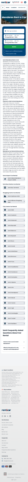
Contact (4, 445)
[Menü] (21, 2)
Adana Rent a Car (6, 391)
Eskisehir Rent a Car (6, 396)
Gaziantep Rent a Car (16, 396)
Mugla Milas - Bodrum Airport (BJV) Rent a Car (12, 385)
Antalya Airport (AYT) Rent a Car (9, 376)
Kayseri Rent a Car (6, 397)
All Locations (5, 427)
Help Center (5, 447)
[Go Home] (5, 2)
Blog (3, 429)
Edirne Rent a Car (16, 394)
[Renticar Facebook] (5, 416)
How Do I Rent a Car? (7, 422)
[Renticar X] (7, 416)
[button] (25, 2)
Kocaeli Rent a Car (15, 397)
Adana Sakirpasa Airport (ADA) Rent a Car (11, 378)
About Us (4, 440)
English (14, 479)
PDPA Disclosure (10, 477)
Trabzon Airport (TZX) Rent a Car (9, 379)
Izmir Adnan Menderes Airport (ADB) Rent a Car (12, 373)
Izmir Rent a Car (14, 403)
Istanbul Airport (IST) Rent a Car (8, 386)
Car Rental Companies (7, 425)
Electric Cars (5, 434)
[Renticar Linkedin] (10, 416)
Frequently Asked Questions (9, 450)
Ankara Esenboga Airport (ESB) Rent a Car (11, 375)
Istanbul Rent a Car (6, 403)
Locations (14, 7)
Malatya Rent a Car (15, 398)
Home (7, 7)
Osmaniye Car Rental (15, 400)
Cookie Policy (18, 477)
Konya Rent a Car (5, 398)
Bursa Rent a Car (15, 393)
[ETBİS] (5, 474)
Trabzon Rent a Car (15, 401)
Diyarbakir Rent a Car (6, 394)
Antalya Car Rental (6, 393)
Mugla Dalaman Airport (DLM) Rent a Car (10, 380)
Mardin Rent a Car (6, 400)
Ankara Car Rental (15, 391)
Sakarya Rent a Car (6, 401)
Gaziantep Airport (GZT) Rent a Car (9, 382)
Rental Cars (4, 431)
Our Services (5, 443)
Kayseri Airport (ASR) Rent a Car (8, 383)
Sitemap (4, 452)
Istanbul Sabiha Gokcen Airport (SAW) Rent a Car (12, 372)
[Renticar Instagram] (2, 416)
